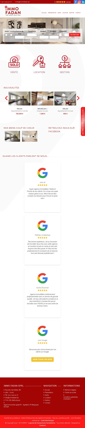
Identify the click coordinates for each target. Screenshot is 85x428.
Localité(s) (32, 31)
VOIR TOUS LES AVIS (42, 359)
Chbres (60, 31)
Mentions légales (70, 390)
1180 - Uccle (9, 392)
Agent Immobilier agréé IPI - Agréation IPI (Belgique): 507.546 (21, 405)
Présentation (52, 12)
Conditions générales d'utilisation (70, 398)
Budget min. (43, 33)
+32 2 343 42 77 (6, 2)
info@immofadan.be (23, 2)
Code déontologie (47, 420)
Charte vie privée (70, 392)
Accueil (44, 12)
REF (65, 31)
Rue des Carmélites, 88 (13, 390)
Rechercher (74, 35)
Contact (78, 12)
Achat (6, 31)
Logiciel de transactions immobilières (41, 423)
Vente (59, 12)
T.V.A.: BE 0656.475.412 (12, 400)
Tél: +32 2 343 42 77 (11, 395)
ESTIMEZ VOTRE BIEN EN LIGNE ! (83, 121)
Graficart (42, 425)
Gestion (71, 12)
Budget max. (53, 33)
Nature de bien (19, 33)
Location (65, 12)
